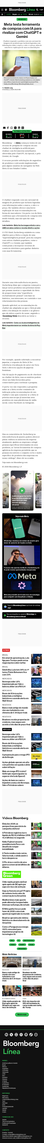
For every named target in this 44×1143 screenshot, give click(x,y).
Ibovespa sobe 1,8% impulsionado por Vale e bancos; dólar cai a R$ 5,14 (13, 684)
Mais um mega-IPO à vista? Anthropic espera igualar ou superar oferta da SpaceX (14, 773)
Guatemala (5, 1086)
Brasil (4, 1065)
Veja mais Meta (22, 516)
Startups (4, 1103)
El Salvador (5, 1084)
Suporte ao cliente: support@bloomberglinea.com (17, 1136)
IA (18, 940)
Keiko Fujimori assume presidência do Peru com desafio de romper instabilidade (13, 845)
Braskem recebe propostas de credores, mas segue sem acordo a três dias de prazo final (16, 722)
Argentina (5, 1068)
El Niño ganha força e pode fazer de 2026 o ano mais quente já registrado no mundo (16, 911)
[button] (4, 127)
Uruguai (4, 1081)
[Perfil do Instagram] (21, 1034)
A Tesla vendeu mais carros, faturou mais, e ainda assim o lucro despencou (15, 855)
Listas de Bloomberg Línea (10, 1099)
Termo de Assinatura (8, 1121)
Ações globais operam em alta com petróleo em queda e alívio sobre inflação (16, 764)
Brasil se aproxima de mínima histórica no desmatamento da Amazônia (16, 920)
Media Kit (5, 1125)
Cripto (4, 1112)
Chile (3, 1074)
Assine (4, 1119)
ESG (3, 1105)
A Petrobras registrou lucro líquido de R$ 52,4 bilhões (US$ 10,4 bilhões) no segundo (16, 835)
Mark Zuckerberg (28, 940)
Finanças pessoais (7, 1106)
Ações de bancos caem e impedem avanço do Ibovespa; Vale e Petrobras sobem (15, 782)
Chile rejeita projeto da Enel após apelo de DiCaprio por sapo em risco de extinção (14, 884)
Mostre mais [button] (22, 1015)
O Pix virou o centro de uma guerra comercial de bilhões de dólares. (16, 864)
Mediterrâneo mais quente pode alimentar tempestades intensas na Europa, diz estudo (15, 902)
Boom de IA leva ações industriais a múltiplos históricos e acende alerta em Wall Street (15, 697)
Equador (5, 1077)
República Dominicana (9, 1088)
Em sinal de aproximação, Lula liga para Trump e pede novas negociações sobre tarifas (15, 660)
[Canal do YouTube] (16, 1034)
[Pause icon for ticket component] (2, 14)
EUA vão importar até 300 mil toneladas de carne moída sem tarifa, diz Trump (32, 1004)
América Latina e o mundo (9, 1063)
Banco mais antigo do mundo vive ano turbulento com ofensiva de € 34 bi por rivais (15, 710)
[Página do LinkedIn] (26, 1034)
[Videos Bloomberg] (22, 818)
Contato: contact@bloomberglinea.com (14, 1134)
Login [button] (41, 10)
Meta (12, 940)
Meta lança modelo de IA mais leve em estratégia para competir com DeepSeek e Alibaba (22, 596)
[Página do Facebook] (6, 1034)
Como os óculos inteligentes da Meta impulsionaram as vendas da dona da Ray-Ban (21, 325)
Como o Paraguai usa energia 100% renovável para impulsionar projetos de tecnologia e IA (15, 930)
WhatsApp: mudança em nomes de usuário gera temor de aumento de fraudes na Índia (21, 542)
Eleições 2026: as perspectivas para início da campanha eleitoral (14, 826)
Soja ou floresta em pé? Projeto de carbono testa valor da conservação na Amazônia (16, 893)
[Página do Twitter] (11, 1034)
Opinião (4, 1108)
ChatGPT (22, 944)
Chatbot (13, 944)
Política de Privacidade (9, 1123)
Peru (3, 1076)
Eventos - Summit (7, 1132)
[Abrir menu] (2, 9)
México (4, 1067)
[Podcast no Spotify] (36, 1034)
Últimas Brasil (22, 948)
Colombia (5, 1070)
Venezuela (5, 1072)
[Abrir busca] (37, 9)
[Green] (22, 874)
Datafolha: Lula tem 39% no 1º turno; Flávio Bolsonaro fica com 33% (15, 672)
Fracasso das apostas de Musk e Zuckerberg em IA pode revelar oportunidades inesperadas (21, 569)
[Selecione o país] (6, 9)
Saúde (4, 1110)
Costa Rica (5, 1083)
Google (31, 944)
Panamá (4, 1079)
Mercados (5, 1097)
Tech (3, 1101)
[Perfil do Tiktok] (31, 1034)
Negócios (22, 19)
